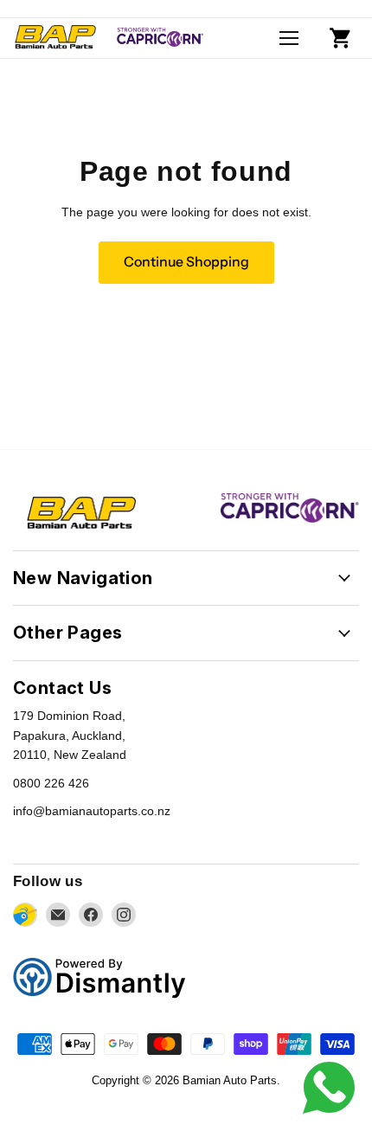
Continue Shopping (186, 262)
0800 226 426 (51, 783)
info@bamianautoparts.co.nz (91, 811)
